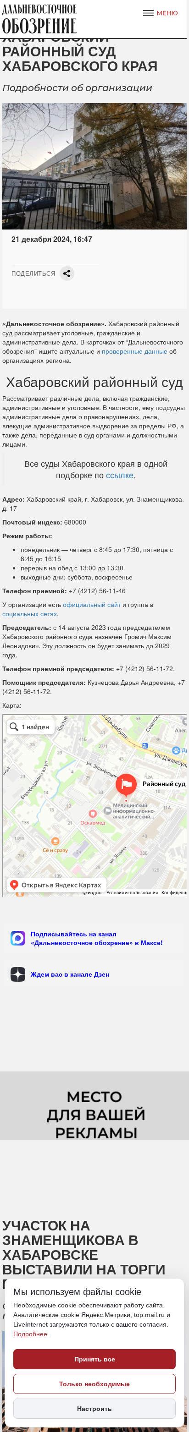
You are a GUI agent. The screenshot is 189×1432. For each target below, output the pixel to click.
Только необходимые (94, 1384)
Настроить (94, 1408)
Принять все (94, 1359)
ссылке (119, 475)
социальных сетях (29, 613)
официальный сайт (91, 604)
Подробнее (31, 1334)
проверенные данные (134, 350)
